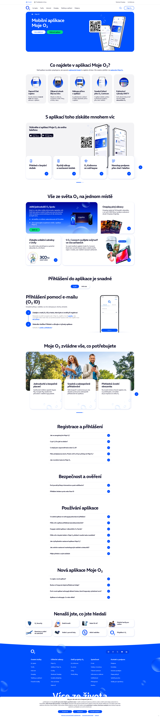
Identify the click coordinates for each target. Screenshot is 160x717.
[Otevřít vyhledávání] (121, 8)
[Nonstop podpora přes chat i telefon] (121, 167)
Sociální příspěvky (56, 678)
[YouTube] (122, 652)
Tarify (32, 667)
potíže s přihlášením (46, 327)
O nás (92, 663)
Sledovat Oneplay (120, 2)
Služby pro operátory (117, 681)
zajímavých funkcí (75, 70)
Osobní (30, 2)
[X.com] (117, 652)
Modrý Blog (74, 674)
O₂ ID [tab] (74, 286)
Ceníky (53, 671)
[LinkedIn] (127, 652)
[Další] (140, 167)
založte (70, 316)
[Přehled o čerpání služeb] (39, 167)
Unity (72, 671)
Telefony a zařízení (36, 678)
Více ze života (55, 681)
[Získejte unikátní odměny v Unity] (43, 250)
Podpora (113, 663)
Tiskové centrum (96, 671)
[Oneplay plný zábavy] (116, 218)
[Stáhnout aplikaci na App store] (35, 135)
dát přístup (35, 319)
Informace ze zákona (97, 674)
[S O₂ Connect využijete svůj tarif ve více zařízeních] (98, 250)
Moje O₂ (53, 663)
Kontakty (113, 667)
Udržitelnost (94, 678)
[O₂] (28, 8)
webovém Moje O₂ (116, 70)
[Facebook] (113, 652)
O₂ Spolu (33, 663)
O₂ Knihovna (131, 2)
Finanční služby (35, 681)
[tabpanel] (80, 313)
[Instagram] (109, 652)
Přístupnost (94, 681)
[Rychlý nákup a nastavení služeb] (66, 167)
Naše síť (53, 685)
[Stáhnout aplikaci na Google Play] (47, 135)
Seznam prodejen (116, 671)
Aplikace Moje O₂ (56, 667)
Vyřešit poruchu (115, 678)
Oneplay (33, 674)
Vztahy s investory (96, 667)
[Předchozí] (20, 167)
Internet (33, 671)
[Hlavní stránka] (32, 14)
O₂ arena (73, 667)
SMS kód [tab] (84, 286)
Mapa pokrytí (115, 674)
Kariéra (93, 685)
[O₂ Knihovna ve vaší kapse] (94, 167)
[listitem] (46, 394)
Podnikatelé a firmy (41, 2)
